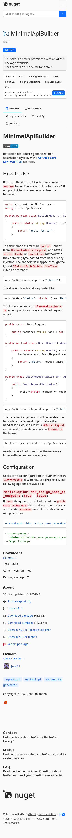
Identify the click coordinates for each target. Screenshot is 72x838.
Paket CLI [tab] (10, 81)
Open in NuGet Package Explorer (29, 630)
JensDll (15, 666)
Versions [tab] (13, 123)
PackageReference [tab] (38, 76)
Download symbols (20, 623)
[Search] (62, 14)
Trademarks (11, 823)
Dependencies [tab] (17, 116)
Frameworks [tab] (34, 108)
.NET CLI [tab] (9, 76)
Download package (20, 615)
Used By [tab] (39, 116)
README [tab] (13, 108)
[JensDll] (6, 666)
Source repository (19, 601)
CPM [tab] (55, 76)
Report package (17, 644)
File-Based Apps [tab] (53, 81)
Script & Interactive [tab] (30, 81)
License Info (15, 608)
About (32, 814)
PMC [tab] (21, 76)
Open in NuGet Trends (22, 637)
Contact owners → (13, 658)
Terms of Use (47, 814)
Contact (10, 732)
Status (8, 749)
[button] (58, 92)
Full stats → (10, 557)
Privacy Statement (45, 819)
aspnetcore (12, 679)
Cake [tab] (7, 87)
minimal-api (33, 679)
